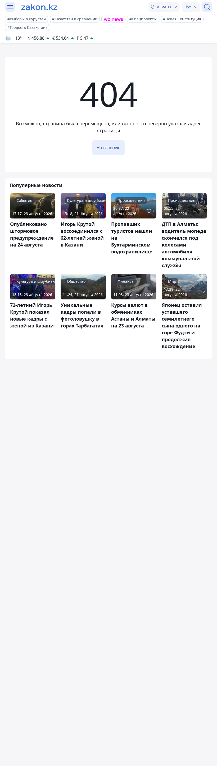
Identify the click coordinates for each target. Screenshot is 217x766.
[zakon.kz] (39, 7)
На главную (108, 148)
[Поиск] (207, 7)
